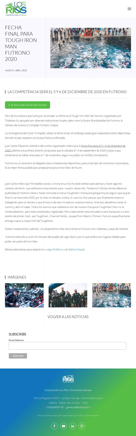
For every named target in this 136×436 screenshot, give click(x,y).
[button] (129, 9)
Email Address (16, 340)
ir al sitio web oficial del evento (27, 105)
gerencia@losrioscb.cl (78, 407)
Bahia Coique (76, 249)
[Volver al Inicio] (16, 9)
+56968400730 (55, 407)
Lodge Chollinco (54, 249)
